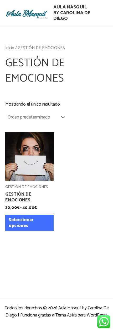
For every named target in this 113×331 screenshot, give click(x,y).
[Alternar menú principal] (102, 13)
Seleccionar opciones (21, 222)
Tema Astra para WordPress (81, 315)
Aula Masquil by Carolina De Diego (71, 12)
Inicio (9, 48)
